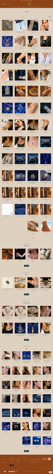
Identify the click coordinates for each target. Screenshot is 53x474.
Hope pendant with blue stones (45, 334)
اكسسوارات (23, 6)
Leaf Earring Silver (16, 390)
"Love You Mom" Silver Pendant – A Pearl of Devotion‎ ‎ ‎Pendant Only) (7, 98)
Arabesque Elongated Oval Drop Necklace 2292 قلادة (32, 335)
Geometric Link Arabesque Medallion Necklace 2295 (20, 318)
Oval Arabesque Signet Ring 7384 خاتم (20, 289)
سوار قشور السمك (20, 260)
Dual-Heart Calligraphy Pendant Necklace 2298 (33, 318)
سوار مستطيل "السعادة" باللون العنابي (20, 81)
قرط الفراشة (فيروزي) (6, 403)
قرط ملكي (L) (26, 390)
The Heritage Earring (16, 360)
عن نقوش (15, 6)
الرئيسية (41, 6)
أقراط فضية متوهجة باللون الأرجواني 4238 (47, 446)
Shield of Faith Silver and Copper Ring (7, 289)
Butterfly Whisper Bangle (45, 260)
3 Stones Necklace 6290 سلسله (46, 165)
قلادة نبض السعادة (33, 260)
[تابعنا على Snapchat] (44, 468)
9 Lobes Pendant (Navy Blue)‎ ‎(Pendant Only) (45, 182)
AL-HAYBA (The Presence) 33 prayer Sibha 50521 (20, 199)
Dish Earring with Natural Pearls (47, 376)
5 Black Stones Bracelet (32, 165)
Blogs (12, 6)
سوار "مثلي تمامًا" (33, 97)
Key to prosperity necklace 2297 (45, 317)
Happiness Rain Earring (47, 403)
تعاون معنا (19, 6)
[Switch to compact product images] (48, 17)
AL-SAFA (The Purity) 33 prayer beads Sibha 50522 (33, 216)
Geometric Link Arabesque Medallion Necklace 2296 (7, 318)
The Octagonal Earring (36, 390)
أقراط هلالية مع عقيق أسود (47, 390)
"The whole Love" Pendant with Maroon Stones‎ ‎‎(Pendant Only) (20, 148)
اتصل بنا (24, 460)
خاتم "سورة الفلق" (20, 131)
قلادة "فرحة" (7, 64)
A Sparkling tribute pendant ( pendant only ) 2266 (33, 182)
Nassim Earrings (36, 431)
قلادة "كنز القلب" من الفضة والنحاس (7, 81)
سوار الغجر (7, 260)
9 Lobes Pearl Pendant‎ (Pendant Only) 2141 (7, 165)
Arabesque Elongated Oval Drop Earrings (47, 361)
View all (26, 265)
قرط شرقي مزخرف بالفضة (26, 403)
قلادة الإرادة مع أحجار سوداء (45, 81)
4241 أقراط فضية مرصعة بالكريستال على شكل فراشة (36, 446)
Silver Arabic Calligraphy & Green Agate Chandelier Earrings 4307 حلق (26, 361)
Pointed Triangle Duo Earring (37, 404)
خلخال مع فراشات (33, 232)
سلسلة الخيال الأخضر (7, 334)
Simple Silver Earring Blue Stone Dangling (47, 432)
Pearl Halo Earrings (6, 360)
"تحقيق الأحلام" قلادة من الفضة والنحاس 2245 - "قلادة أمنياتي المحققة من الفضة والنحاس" (33, 65)
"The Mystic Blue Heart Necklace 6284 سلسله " (33, 148)
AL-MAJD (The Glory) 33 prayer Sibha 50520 (46, 216)
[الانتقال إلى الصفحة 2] (20, 237)
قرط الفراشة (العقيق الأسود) (16, 403)
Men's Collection (32, 6)
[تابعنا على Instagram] (48, 468)
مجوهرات (37, 6)
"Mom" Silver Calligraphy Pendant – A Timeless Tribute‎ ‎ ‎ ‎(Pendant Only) (20, 115)
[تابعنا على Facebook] (50, 468)
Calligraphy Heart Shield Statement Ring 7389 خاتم (45, 289)
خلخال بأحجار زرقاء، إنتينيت (45, 232)
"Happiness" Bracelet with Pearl (32, 81)
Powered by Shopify (35, 471)
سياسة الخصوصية (18, 462)
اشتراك (11, 465)
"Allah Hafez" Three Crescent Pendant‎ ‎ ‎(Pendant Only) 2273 (45, 48)
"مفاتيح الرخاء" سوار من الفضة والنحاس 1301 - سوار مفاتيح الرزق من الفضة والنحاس (20, 98)
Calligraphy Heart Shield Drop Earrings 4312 (36, 361)
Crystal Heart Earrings (16, 431)
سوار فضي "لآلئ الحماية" (45, 131)
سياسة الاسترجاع (18, 460)
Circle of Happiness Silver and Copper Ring (33, 289)
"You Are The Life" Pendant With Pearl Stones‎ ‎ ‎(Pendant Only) (7, 148)
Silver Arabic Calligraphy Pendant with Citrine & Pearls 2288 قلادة (20, 335)
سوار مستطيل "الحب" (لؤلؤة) (33, 114)
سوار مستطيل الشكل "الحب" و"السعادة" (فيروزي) (45, 114)
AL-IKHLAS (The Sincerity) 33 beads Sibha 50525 (7, 199)
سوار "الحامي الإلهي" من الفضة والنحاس (7, 131)
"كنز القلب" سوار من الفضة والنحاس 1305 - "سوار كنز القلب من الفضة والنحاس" (45, 98)
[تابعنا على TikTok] (46, 468)
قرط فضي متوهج (6, 431)
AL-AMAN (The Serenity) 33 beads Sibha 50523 (7, 182)
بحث (24, 459)
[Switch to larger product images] (51, 17)
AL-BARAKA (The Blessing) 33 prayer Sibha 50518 (45, 199)
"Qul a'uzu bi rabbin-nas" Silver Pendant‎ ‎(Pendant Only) (33, 132)
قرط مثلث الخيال (6, 390)
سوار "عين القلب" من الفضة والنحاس (45, 148)
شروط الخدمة (18, 459)
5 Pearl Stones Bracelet (20, 165)
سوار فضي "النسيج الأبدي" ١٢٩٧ (20, 64)
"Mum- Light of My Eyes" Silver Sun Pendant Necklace (7, 115)
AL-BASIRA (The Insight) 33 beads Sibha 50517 (33, 199)
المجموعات (27, 6)
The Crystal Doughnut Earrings (26, 432)
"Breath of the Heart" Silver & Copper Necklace (45, 65)
